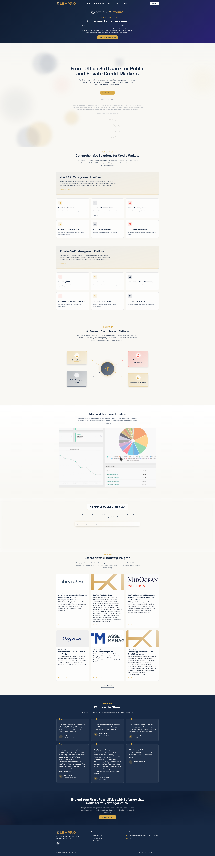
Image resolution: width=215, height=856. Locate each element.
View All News (107, 686)
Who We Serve (99, 3)
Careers (116, 3)
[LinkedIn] (58, 843)
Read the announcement (107, 37)
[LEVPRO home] (66, 3)
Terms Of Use (97, 841)
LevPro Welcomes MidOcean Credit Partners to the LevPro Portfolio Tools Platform (142, 597)
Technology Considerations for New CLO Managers (140, 653)
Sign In (154, 3)
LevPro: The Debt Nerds (102, 595)
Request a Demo (107, 817)
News (108, 3)
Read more (62, 625)
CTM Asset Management (103, 652)
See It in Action (107, 93)
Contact (125, 3)
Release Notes (97, 835)
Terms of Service (154, 852)
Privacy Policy (97, 838)
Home (89, 3)
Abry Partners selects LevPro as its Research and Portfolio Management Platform (72, 597)
